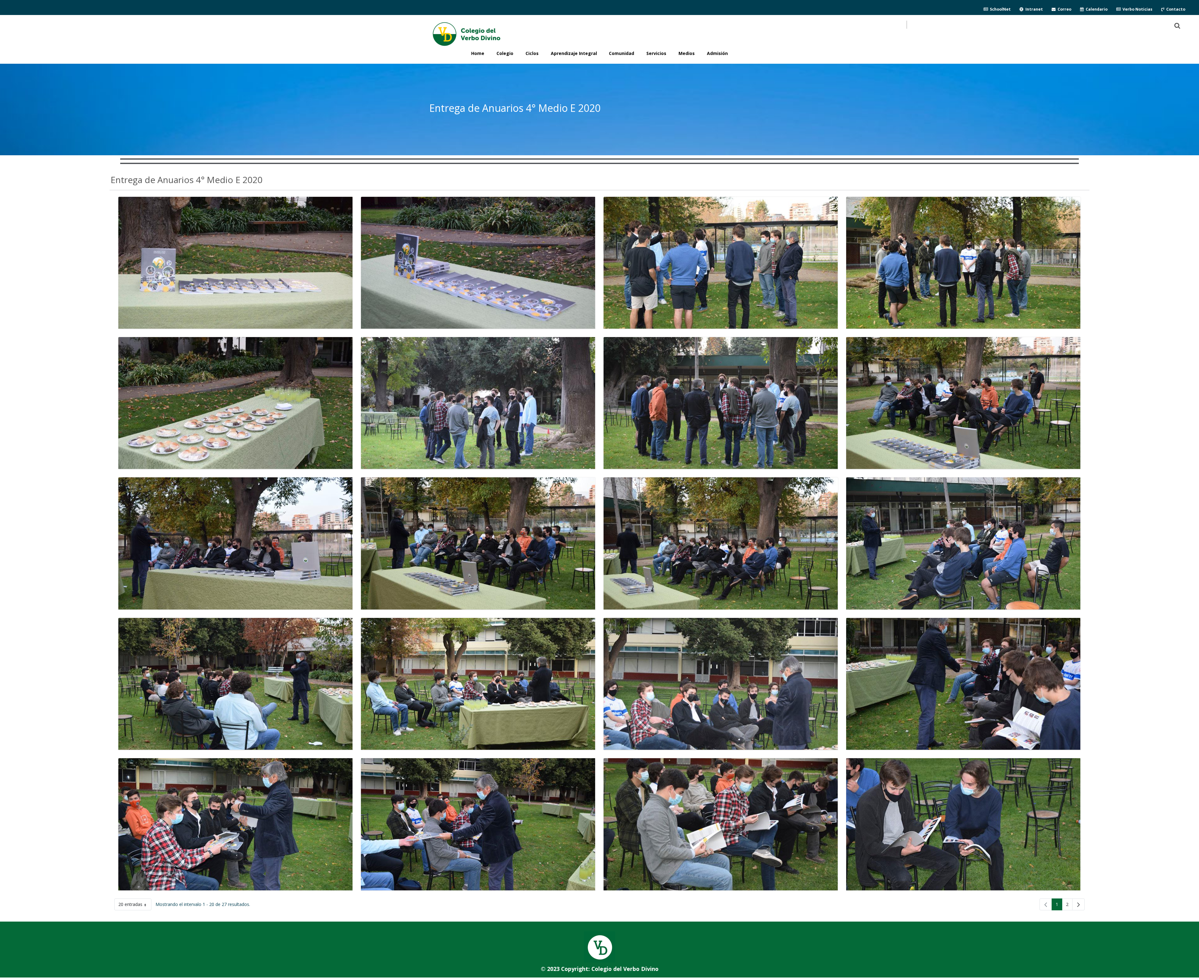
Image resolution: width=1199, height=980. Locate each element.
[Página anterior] (1045, 904)
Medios (686, 53)
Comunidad (621, 53)
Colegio (504, 53)
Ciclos (532, 53)
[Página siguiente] (1078, 904)
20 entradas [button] (134, 905)
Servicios (656, 53)
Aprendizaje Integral (574, 53)
